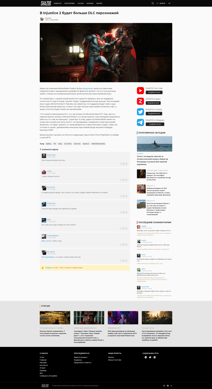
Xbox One (77, 144)
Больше (90, 3)
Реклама (43, 362)
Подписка (78, 360)
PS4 (55, 144)
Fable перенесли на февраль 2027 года (150, 263)
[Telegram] (146, 357)
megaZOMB (145, 287)
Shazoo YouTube (114, 360)
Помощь (43, 370)
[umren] (44, 172)
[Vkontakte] (154, 357)
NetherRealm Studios (98, 144)
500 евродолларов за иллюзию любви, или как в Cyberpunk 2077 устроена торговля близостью (122, 333)
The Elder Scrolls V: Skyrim (51, 328)
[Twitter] (150, 357)
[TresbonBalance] (44, 236)
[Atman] (138, 255)
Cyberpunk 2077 (114, 328)
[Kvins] (44, 220)
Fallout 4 (151, 186)
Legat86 (143, 226)
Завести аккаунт (81, 357)
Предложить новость (82, 362)
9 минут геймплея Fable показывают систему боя (153, 249)
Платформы (69, 3)
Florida (140, 154)
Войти (162, 3)
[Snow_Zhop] (44, 156)
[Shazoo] (46, 3)
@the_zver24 (46, 241)
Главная (43, 360)
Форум (99, 3)
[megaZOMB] (138, 287)
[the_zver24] (44, 188)
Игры (60, 144)
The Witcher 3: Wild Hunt (157, 170)
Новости (57, 3)
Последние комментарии (154, 222)
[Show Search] (153, 3)
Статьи (81, 3)
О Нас (42, 357)
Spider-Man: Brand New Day (85, 328)
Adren (143, 269)
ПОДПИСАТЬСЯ (154, 92)
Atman (143, 255)
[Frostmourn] (44, 204)
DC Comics (68, 144)
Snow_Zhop (51, 155)
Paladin (143, 240)
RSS (41, 373)
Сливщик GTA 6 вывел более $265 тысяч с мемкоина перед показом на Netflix (154, 234)
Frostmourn (51, 203)
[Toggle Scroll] (169, 3)
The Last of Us (148, 328)
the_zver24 (51, 187)
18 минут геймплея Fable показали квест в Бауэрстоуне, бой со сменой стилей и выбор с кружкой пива (152, 279)
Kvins (49, 219)
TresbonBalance (53, 236)
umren (49, 171)
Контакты (44, 365)
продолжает (88, 88)
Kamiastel (48, 18)
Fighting (48, 144)
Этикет (43, 368)
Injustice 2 (86, 144)
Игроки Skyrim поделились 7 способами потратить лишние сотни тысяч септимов (53, 333)
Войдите (48, 268)
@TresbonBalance (48, 257)
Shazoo (111, 357)
